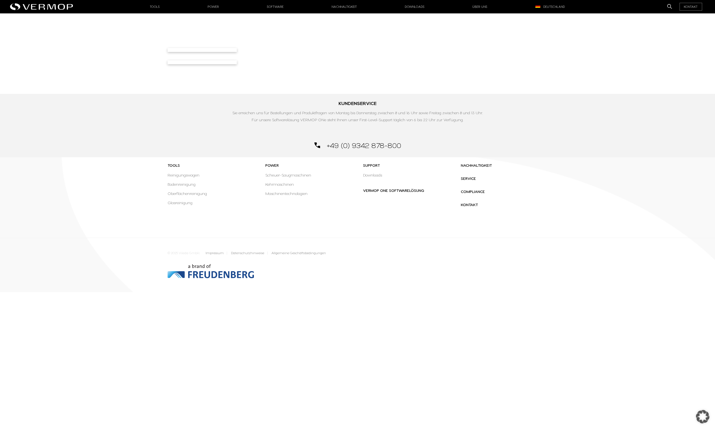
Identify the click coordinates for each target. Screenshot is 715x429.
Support (371, 165)
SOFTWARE (275, 7)
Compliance (473, 191)
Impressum (215, 253)
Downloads (415, 7)
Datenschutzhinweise (247, 253)
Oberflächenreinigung (187, 193)
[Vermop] (43, 5)
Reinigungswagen (183, 175)
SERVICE (468, 178)
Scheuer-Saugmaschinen (288, 175)
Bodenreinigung (182, 184)
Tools (174, 165)
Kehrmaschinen (279, 184)
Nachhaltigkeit (344, 7)
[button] (702, 416)
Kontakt (691, 7)
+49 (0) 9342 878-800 (363, 146)
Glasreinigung (180, 202)
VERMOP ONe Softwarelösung (393, 190)
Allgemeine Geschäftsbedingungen (298, 253)
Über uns (480, 7)
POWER (272, 165)
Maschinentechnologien (286, 193)
